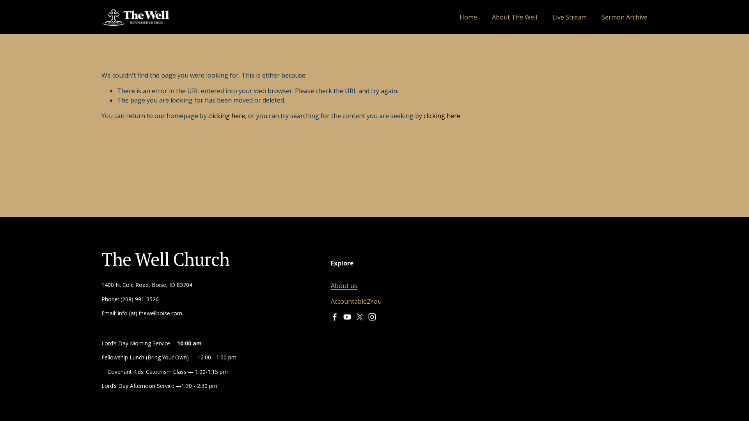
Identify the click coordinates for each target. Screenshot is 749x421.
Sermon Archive (625, 17)
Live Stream (569, 17)
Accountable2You (356, 301)
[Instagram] (372, 317)
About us (344, 285)
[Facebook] (335, 317)
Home (468, 17)
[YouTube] (347, 317)
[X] (360, 317)
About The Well (514, 17)
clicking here (226, 115)
